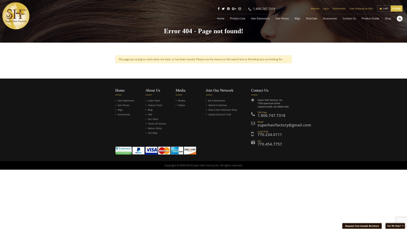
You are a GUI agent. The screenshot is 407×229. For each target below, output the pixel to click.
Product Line (237, 18)
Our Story (153, 119)
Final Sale (311, 18)
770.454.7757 (270, 144)
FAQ (150, 114)
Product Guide (370, 18)
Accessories (330, 18)
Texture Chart (155, 105)
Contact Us (349, 18)
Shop (388, 18)
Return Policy (155, 128)
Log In (326, 8)
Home (220, 18)
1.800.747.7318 (264, 9)
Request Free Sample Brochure (362, 225)
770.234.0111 (270, 134)
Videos (181, 105)
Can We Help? (394, 226)
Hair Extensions (260, 18)
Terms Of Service (157, 123)
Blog (150, 109)
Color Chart (154, 100)
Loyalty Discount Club (219, 114)
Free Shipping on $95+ (361, 8)
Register (315, 8)
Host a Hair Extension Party (222, 109)
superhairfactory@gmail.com (284, 125)
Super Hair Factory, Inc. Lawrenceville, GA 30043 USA (273, 103)
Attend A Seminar (217, 105)
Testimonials (339, 8)
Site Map (152, 132)
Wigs (297, 18)
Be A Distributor (216, 100)
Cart (392, 8)
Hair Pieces (282, 18)
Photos (181, 100)
